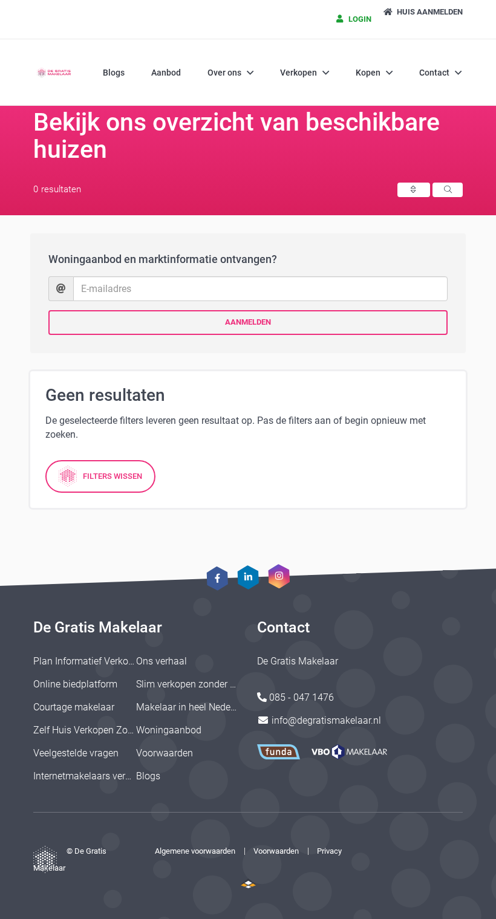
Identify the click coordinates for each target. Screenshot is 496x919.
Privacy (329, 851)
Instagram (279, 575)
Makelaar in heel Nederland (194, 707)
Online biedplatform (75, 684)
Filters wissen (112, 476)
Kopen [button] (368, 72)
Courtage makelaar (73, 707)
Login (359, 19)
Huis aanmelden (429, 11)
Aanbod (166, 72)
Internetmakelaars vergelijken (95, 776)
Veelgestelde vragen (76, 753)
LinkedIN (248, 577)
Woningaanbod (168, 730)
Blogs (114, 72)
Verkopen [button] (298, 72)
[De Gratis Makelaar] (54, 72)
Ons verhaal (161, 661)
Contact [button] (434, 72)
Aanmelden (248, 321)
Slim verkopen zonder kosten (197, 684)
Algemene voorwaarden (195, 851)
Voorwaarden (164, 753)
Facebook (217, 578)
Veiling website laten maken (248, 883)
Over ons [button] (224, 72)
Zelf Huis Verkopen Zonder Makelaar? (113, 730)
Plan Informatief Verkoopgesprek (102, 661)
